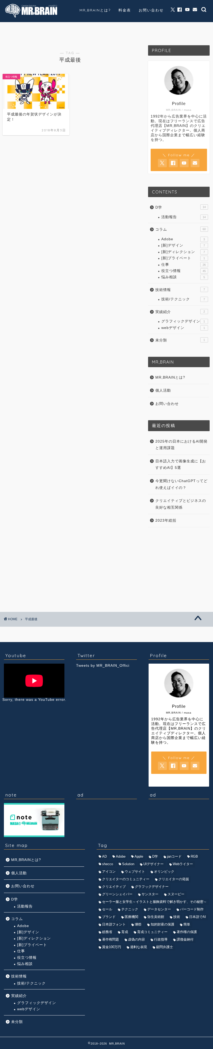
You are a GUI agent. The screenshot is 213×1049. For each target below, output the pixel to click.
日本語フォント (114, 924)
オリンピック (164, 871)
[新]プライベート (183, 258)
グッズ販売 (159, 29)
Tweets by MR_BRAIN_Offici (102, 666)
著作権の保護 (187, 932)
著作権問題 (110, 939)
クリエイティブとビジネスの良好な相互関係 (180, 504)
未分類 (180, 340)
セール (107, 909)
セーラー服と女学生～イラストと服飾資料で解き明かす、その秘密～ (154, 902)
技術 (176, 917)
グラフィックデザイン (183, 321)
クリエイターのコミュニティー (125, 879)
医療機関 (131, 917)
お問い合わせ (151, 10)
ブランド (109, 917)
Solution (128, 864)
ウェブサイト (135, 871)
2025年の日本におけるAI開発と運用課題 (181, 444)
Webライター (183, 864)
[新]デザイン (183, 245)
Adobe (183, 239)
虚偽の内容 (136, 939)
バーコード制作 (192, 909)
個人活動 (195, 29)
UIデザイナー (153, 864)
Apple (139, 856)
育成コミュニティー (152, 932)
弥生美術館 (155, 917)
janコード (174, 856)
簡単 (186, 924)
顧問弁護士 (164, 947)
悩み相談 (183, 277)
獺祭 (138, 924)
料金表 (124, 10)
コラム (17, 29)
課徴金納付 (185, 939)
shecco (107, 864)
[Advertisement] (179, 566)
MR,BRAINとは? (95, 10)
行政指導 (161, 939)
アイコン (109, 871)
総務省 (107, 932)
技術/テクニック (183, 299)
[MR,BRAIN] (31, 16)
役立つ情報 (183, 271)
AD (104, 856)
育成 (124, 932)
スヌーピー (176, 894)
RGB (194, 856)
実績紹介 (124, 29)
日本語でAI (197, 917)
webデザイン (183, 328)
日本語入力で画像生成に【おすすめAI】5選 (180, 464)
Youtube (88, 30)
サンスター (150, 894)
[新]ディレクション (183, 252)
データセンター (159, 909)
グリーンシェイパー (117, 894)
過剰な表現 (138, 947)
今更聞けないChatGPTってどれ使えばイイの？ (181, 484)
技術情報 (53, 29)
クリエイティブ (114, 887)
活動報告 (183, 217)
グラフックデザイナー (152, 887)
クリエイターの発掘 (173, 879)
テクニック (129, 909)
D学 (180, 207)
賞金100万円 (111, 947)
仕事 (183, 265)
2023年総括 (165, 520)
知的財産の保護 (162, 924)
